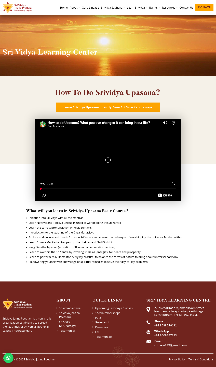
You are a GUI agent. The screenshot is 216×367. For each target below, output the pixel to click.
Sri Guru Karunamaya (67, 324)
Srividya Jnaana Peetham (69, 315)
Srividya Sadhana (112, 7)
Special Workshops (107, 313)
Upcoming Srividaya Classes (114, 308)
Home (64, 7)
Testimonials (103, 337)
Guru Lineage (90, 7)
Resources (169, 7)
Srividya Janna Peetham (40, 359)
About (74, 7)
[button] (8, 358)
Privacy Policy (177, 359)
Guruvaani (102, 322)
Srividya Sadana (70, 308)
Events (153, 7)
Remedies (101, 327)
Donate (204, 7)
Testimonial (67, 330)
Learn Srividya (136, 7)
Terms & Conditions (200, 359)
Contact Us (186, 7)
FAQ (98, 332)
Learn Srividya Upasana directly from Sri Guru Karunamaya (108, 107)
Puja (98, 318)
